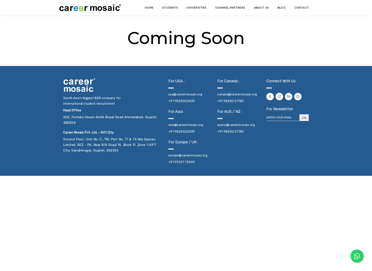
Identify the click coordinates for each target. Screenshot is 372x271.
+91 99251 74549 (181, 162)
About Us (261, 7)
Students (170, 7)
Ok (304, 118)
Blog (281, 7)
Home (149, 7)
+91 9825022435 (181, 101)
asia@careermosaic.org (185, 125)
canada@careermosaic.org (237, 94)
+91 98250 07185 (230, 101)
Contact (301, 7)
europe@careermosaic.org (188, 155)
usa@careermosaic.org (185, 94)
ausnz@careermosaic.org (236, 125)
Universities (196, 7)
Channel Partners (230, 7)
